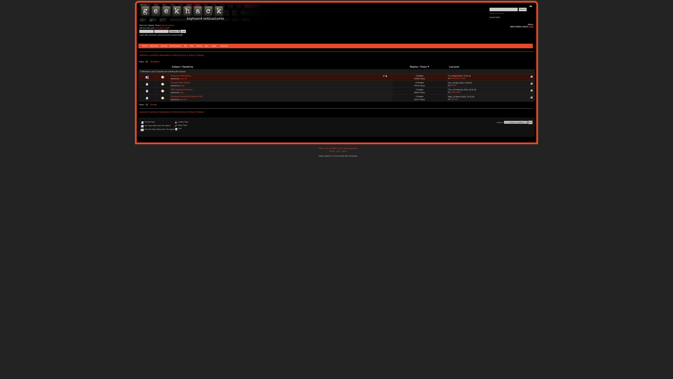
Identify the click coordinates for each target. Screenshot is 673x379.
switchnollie (455, 92)
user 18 (183, 79)
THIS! (531, 27)
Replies (414, 66)
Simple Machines (350, 148)
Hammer (183, 99)
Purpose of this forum (181, 76)
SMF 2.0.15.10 (325, 148)
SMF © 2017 (337, 148)
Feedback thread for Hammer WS (186, 96)
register (171, 25)
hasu (182, 92)
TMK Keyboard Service (182, 89)
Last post (454, 66)
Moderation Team (458, 78)
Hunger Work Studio (180, 82)
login (163, 25)
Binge (182, 86)
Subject (176, 66)
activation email (161, 28)
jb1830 (453, 85)
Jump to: (500, 122)
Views (423, 66)
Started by (187, 66)
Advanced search (497, 13)
